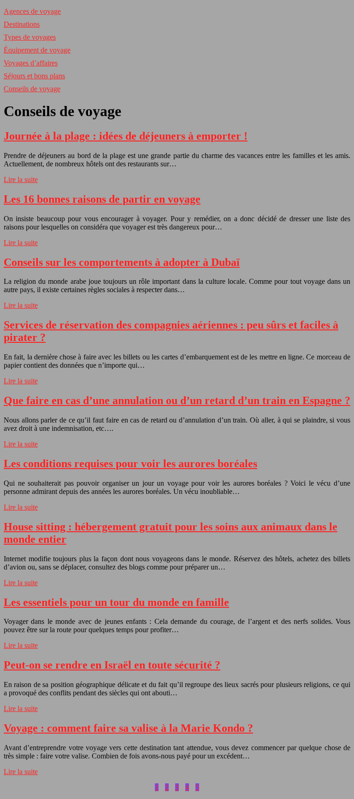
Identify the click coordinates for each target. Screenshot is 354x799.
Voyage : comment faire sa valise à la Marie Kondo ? (128, 728)
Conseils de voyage (32, 89)
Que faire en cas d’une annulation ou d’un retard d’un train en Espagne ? (177, 400)
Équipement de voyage (37, 50)
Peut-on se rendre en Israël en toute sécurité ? (112, 665)
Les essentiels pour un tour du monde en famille (116, 602)
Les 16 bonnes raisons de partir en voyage (102, 199)
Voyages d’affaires (31, 63)
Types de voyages (30, 37)
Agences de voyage (32, 11)
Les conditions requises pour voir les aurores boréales (130, 464)
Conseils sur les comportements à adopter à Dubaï (122, 262)
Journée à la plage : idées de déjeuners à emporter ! (126, 136)
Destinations (22, 24)
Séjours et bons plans (34, 76)
